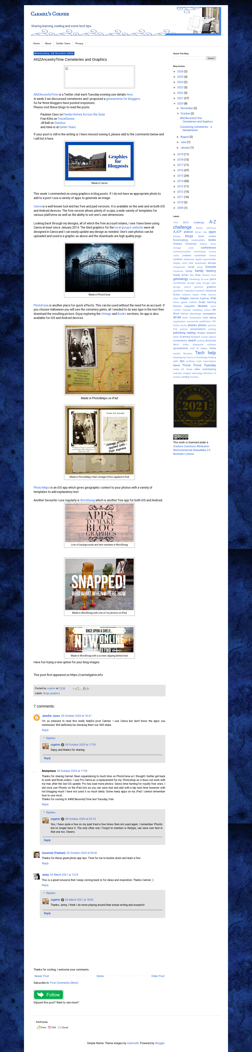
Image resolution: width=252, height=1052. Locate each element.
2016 (180, 170)
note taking (209, 317)
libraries (203, 306)
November (187, 108)
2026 (180, 71)
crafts (176, 255)
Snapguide (198, 344)
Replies (50, 738)
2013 (180, 186)
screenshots (180, 340)
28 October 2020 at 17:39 (80, 744)
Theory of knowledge (197, 357)
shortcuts (210, 340)
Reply (45, 730)
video (197, 369)
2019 (180, 154)
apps (212, 232)
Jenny (45, 874)
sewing (200, 340)
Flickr (198, 275)
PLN (175, 329)
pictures (212, 325)
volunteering (209, 369)
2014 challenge (193, 222)
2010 (180, 202)
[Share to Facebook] (84, 688)
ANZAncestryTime (46, 94)
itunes (176, 302)
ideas (176, 298)
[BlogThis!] (78, 688)
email (191, 267)
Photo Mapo (42, 487)
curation (177, 259)
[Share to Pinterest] (87, 688)
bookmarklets (198, 240)
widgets (187, 373)
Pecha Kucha (180, 325)
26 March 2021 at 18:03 (79, 899)
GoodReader (179, 283)
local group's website (129, 227)
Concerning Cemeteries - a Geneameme (196, 128)
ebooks (212, 263)
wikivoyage (197, 373)
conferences (208, 247)
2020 (180, 103)
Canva (38, 206)
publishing (179, 332)
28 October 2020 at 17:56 (72, 771)
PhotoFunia (41, 305)
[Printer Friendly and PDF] (52, 1029)
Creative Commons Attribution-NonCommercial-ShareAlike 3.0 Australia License (191, 450)
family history (205, 271)
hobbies (186, 294)
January (185, 147)
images (184, 298)
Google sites (209, 283)
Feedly (176, 275)
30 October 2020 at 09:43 (82, 853)
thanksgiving (179, 357)
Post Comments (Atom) (64, 982)
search (192, 340)
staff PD (194, 348)
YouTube (194, 377)
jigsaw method (189, 302)
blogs (46, 693)
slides (186, 344)
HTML (204, 294)
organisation (179, 321)
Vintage (106, 313)
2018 (180, 159)
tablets (204, 348)
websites (177, 373)
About (48, 43)
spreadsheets (180, 348)
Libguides (189, 306)
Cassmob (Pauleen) (53, 853)
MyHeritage (195, 313)
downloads (200, 263)
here (130, 94)
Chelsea (177, 243)
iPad (213, 298)
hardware (200, 290)
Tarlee (212, 348)
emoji (200, 267)
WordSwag (87, 500)
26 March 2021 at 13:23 (64, 874)
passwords (192, 321)
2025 (180, 76)
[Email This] (74, 688)
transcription (209, 361)
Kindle (202, 302)
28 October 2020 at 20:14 (80, 819)
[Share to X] (81, 688)
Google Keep (194, 283)
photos (202, 325)
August (185, 136)
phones (192, 325)
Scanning (185, 336)
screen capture (208, 337)
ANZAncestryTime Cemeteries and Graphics (196, 119)
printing (212, 329)
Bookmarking (180, 240)
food (213, 275)
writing (185, 377)
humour (212, 294)
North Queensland (191, 317)
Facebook (178, 271)
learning (211, 302)
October (186, 113)
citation (203, 244)
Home (36, 43)
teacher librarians (182, 353)
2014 (180, 181)
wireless (177, 377)
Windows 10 (210, 373)
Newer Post (41, 976)
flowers (206, 275)
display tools (180, 263)
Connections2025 (181, 251)
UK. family (186, 369)
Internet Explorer (199, 298)
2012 (180, 191)
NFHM (177, 317)
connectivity (200, 251)
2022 (180, 93)
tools (199, 361)
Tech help (205, 352)
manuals (187, 310)
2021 (180, 98)
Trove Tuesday (204, 365)
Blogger (159, 1043)
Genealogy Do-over (199, 279)
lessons (177, 306)
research (211, 332)
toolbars (191, 361)
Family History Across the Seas (84, 114)
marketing (197, 310)
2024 (180, 82)
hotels (196, 294)
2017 (180, 165)
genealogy (180, 279)
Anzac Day (201, 232)
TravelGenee (66, 118)
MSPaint (185, 313)
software (211, 344)
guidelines (178, 290)
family (188, 271)
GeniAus (60, 123)
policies (184, 329)
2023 (180, 87)
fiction (185, 275)
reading (191, 332)
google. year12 (182, 287)
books (212, 240)
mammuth (133, 1043)
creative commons (194, 255)
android (188, 231)
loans (213, 306)
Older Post (157, 976)
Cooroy (212, 251)
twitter (176, 369)
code (191, 248)
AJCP (177, 232)
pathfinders (205, 321)
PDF (214, 321)
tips (182, 361)
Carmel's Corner (50, 14)
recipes (201, 332)
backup (177, 236)
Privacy (79, 43)
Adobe (199, 228)
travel (176, 365)
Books (122, 313)
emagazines (179, 267)
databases (189, 259)
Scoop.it (195, 336)
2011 (180, 197)
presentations (198, 329)
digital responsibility (205, 259)
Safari (176, 337)
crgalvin (55, 744)
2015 (180, 175)
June (184, 142)
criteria (212, 255)
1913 (175, 222)
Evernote (210, 266)
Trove (186, 365)
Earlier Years (63, 43)
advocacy (211, 228)
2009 (180, 207)
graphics (55, 693)
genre (213, 279)
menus (207, 310)
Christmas (190, 243)
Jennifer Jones (51, 715)
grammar (198, 287)
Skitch (176, 344)
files (192, 275)
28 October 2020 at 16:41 (76, 715)
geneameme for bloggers (123, 99)
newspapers (209, 313)
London (177, 310)
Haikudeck (189, 290)
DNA (191, 263)
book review (207, 236)
